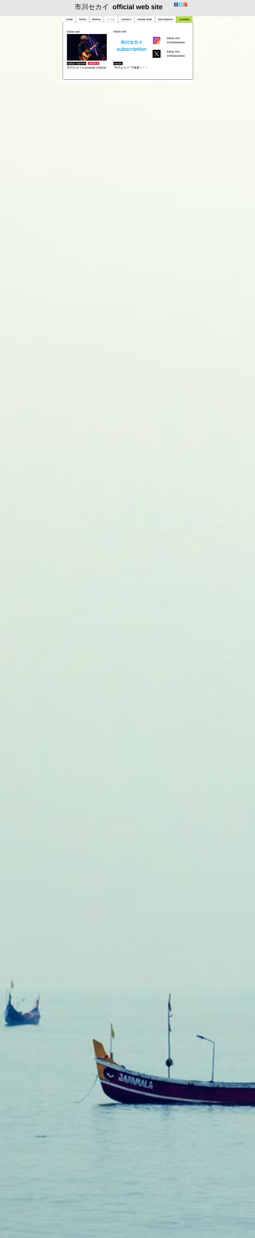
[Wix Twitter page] (181, 5)
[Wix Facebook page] (176, 5)
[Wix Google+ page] (185, 5)
